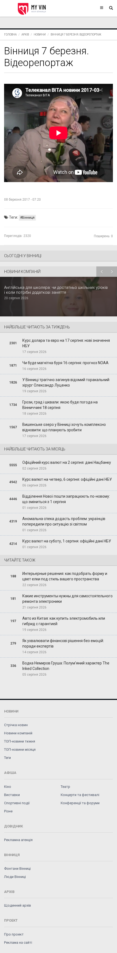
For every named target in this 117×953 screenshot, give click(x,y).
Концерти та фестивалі (80, 795)
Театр (65, 787)
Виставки (12, 795)
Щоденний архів (17, 905)
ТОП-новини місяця (20, 749)
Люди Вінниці (15, 877)
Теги (7, 758)
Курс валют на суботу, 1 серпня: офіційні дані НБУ (66, 541)
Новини (40, 34)
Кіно (7, 787)
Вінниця (28, 217)
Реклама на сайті (18, 942)
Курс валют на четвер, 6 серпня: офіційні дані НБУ (67, 479)
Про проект (14, 934)
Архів (25, 34)
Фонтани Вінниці (17, 868)
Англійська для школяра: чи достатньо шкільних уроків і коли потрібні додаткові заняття (56, 290)
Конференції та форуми (80, 803)
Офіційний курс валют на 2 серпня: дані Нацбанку (66, 462)
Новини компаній (18, 733)
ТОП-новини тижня (19, 741)
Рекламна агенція (18, 840)
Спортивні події (17, 803)
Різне (8, 811)
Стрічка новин (16, 725)
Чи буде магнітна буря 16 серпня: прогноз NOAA (65, 363)
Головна (10, 34)
